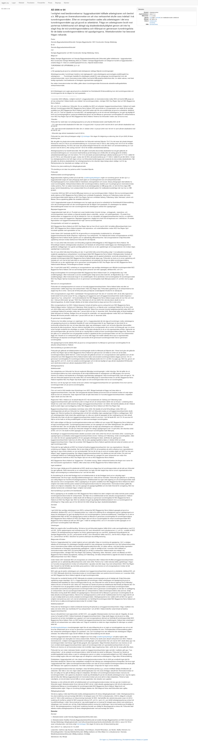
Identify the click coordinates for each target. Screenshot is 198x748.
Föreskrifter (41, 3)
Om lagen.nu (104, 740)
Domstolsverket (154, 24)
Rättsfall (21, 3)
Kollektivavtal (153, 21)
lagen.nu (5, 2)
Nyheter (66, 3)
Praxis (50, 3)
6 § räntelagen (85, 136)
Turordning (152, 23)
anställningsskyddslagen (105, 637)
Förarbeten (30, 3)
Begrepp (58, 3)
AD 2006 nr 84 (5, 9)
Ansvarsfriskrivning (115, 740)
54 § (151, 17)
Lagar (14, 3)
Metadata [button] (141, 9)
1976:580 (158, 17)
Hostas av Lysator (142, 740)
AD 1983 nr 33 (63, 671)
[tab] (166, 9)
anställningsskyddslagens (92, 178)
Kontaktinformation (129, 740)
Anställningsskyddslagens (59, 627)
